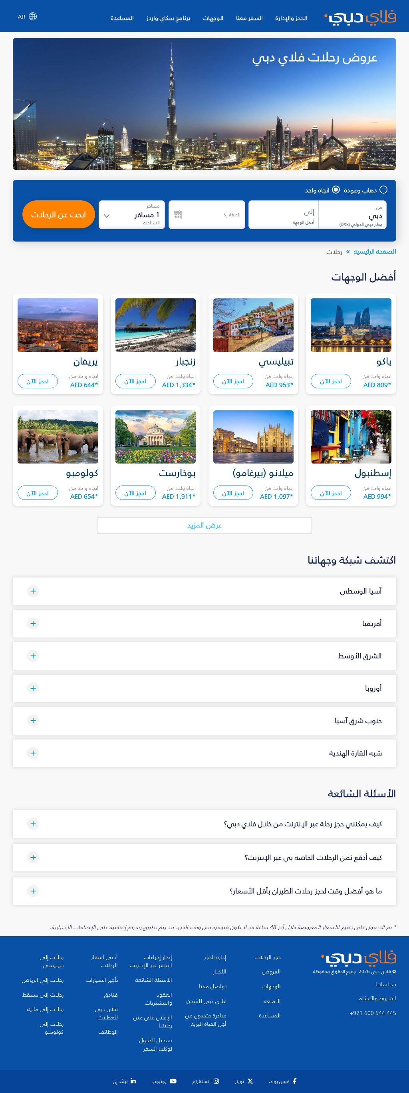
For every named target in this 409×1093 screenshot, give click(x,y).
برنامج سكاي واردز (168, 17)
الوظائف (108, 1032)
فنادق (111, 995)
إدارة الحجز (215, 957)
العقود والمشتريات (158, 999)
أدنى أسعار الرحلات (104, 961)
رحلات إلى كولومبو (52, 1028)
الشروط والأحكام (377, 999)
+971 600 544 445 (373, 1013)
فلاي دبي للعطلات (106, 1013)
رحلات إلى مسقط (43, 995)
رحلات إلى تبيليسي (52, 961)
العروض (271, 972)
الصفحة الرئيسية (375, 251)
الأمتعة (272, 1001)
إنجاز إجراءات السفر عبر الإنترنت (151, 961)
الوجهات (213, 17)
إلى (309, 211)
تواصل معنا (212, 987)
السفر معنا (249, 17)
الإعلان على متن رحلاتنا (152, 1022)
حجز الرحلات (268, 957)
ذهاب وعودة (360, 190)
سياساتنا (385, 985)
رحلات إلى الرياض (43, 980)
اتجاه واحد (317, 190)
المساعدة (122, 17)
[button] (204, 591)
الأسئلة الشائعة (153, 980)
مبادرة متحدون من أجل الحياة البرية (205, 1020)
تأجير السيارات (102, 980)
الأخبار (219, 972)
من (379, 207)
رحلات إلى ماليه (45, 1009)
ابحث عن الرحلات (59, 214)
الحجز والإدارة (291, 17)
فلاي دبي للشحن (206, 1001)
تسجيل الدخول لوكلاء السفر (155, 1045)
